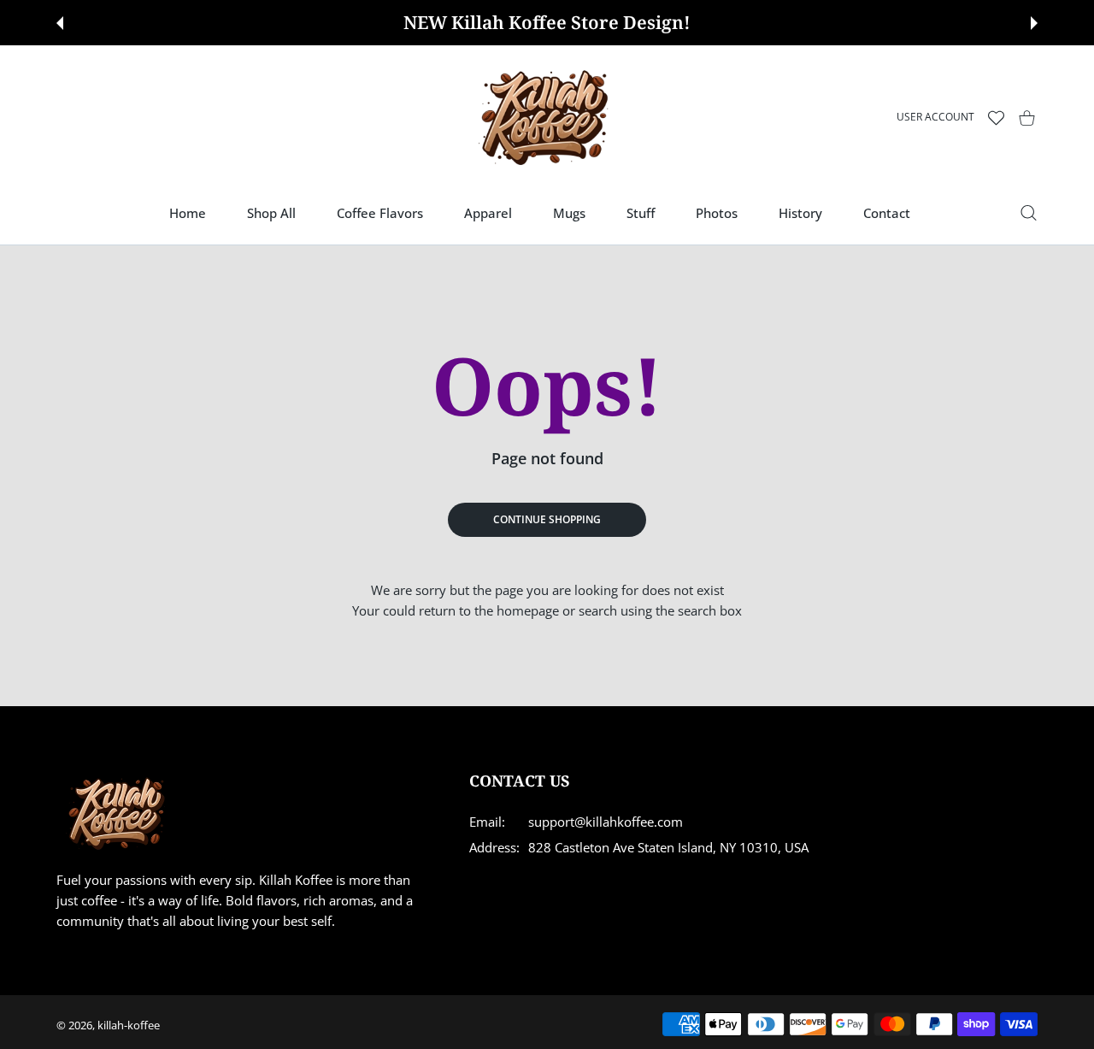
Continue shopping (547, 519)
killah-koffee (128, 1025)
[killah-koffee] (547, 117)
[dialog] (1029, 213)
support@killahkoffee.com (605, 821)
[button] (59, 23)
